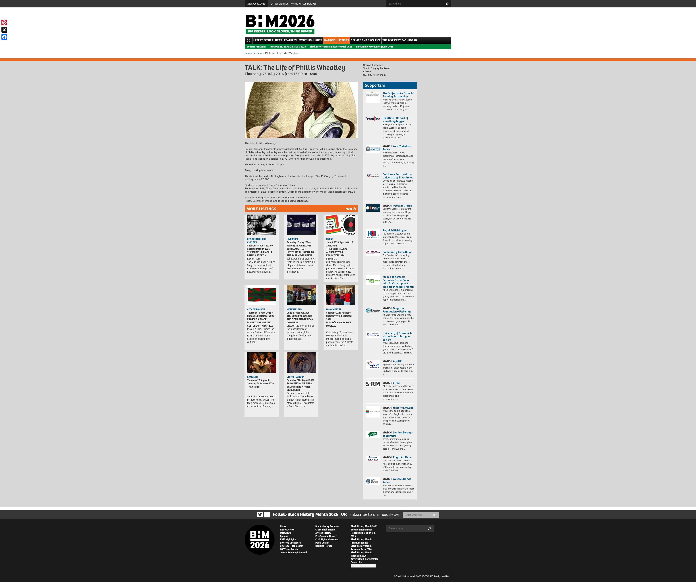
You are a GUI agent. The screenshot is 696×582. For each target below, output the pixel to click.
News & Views (287, 529)
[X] (4, 29)
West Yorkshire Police (397, 147)
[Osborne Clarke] (373, 208)
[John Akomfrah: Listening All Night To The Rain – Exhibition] (301, 225)
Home (248, 53)
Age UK (397, 361)
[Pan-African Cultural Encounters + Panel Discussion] (301, 362)
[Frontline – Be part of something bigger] (373, 118)
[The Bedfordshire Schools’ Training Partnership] (373, 97)
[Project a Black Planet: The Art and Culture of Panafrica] (261, 295)
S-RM (396, 383)
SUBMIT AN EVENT (256, 46)
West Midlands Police (397, 480)
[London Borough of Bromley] (373, 434)
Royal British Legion (395, 230)
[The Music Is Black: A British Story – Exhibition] (261, 225)
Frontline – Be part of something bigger (395, 119)
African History (323, 532)
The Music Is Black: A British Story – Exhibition (259, 255)
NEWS (278, 40)
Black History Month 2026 (364, 526)
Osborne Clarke (402, 205)
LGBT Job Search (289, 549)
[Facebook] (4, 37)
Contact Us (356, 562)
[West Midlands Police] (373, 481)
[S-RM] (373, 384)
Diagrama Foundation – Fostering (397, 309)
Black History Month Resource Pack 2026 (331, 46)
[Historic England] (373, 412)
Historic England (403, 408)
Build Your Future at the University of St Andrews (398, 175)
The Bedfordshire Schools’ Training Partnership (398, 94)
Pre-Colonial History (326, 536)
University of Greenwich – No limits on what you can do (398, 336)
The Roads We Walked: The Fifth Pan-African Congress (300, 319)
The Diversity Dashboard (399, 40)
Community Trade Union (397, 252)
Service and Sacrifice (365, 40)
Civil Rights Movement (326, 539)
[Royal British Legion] (373, 234)
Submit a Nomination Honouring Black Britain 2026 (363, 533)
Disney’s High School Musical (338, 324)
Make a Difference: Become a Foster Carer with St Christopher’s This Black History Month (398, 282)
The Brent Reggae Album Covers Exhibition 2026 (336, 252)
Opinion (284, 536)
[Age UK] (373, 364)
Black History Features (327, 526)
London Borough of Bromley (398, 434)
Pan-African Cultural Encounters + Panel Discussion (300, 387)
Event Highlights (310, 40)
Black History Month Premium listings (361, 541)
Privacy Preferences (363, 565)
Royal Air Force (402, 457)
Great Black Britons (325, 529)
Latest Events (263, 40)
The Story (253, 386)
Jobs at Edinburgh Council (293, 552)
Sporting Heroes (323, 546)
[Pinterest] (4, 22)
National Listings (336, 40)
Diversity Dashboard (290, 542)
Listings (257, 53)
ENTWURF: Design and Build (436, 576)
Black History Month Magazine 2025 (361, 554)
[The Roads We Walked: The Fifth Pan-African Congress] (301, 295)
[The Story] (261, 362)
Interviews (285, 532)
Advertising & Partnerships (364, 559)
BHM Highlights (288, 539)
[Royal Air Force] (373, 459)
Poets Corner (322, 542)
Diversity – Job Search (291, 546)
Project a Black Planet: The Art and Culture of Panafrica (260, 322)
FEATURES (290, 40)
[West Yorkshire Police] (373, 149)
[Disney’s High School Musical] (340, 295)
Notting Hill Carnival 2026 (303, 3)
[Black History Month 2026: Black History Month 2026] (280, 24)
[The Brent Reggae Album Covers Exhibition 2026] (340, 225)
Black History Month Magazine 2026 (374, 46)
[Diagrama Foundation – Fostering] (373, 310)
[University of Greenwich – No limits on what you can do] (373, 335)
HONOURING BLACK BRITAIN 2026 (288, 46)
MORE (349, 209)
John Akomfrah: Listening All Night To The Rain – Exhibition (300, 252)
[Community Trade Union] (373, 253)
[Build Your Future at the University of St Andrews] (373, 176)
